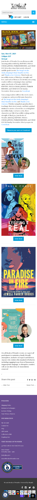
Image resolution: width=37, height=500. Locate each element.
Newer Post (30, 385)
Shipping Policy (6, 405)
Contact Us (4, 426)
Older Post (6, 385)
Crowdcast (26, 91)
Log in (26, 17)
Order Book (18, 176)
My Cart (18, 17)
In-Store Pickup (6, 411)
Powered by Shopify (27, 482)
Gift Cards (4, 431)
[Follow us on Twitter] (29, 380)
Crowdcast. (5, 125)
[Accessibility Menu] (5, 494)
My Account (5, 423)
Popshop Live (5, 437)
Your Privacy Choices (8, 414)
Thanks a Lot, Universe (12, 75)
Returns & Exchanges (8, 408)
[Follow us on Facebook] (27, 380)
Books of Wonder (14, 482)
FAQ (2, 428)
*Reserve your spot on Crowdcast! (18, 130)
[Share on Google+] (32, 380)
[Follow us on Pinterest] (35, 380)
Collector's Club (6, 434)
